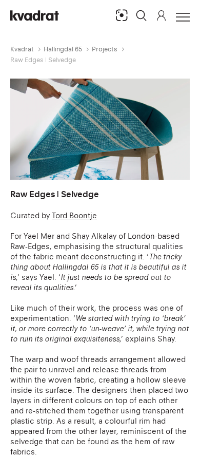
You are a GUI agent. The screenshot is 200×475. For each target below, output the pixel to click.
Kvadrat (22, 49)
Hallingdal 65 (63, 49)
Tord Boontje (74, 215)
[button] (141, 15)
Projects (104, 49)
